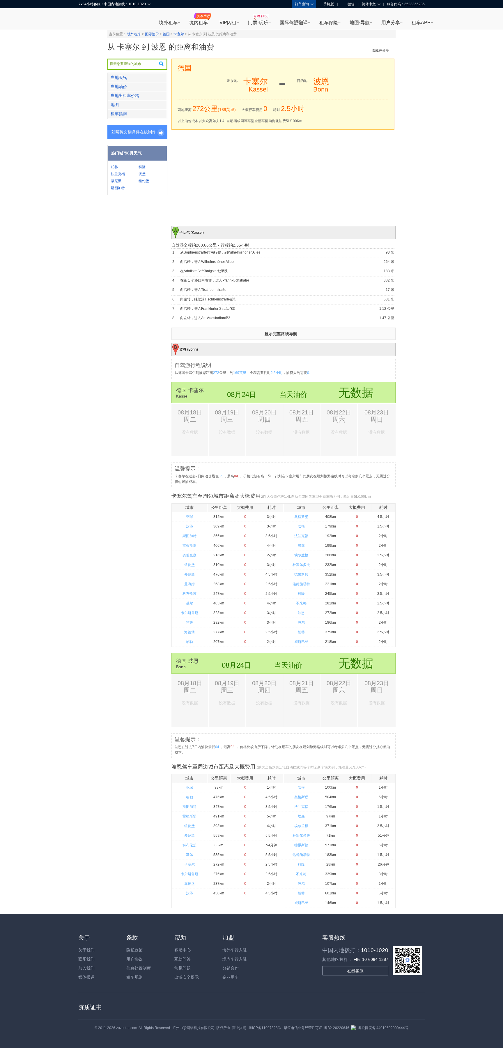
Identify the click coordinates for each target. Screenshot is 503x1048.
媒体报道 (86, 977)
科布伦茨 (189, 594)
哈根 (301, 526)
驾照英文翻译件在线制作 (133, 132)
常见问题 (182, 968)
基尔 (189, 603)
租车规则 (134, 977)
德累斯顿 (301, 574)
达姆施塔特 (301, 584)
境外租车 (168, 22)
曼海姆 (189, 584)
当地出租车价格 (125, 95)
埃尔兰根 (301, 555)
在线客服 (355, 970)
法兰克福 (118, 174)
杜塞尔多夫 (301, 565)
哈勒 (189, 642)
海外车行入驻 (234, 950)
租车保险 (328, 22)
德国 (166, 34)
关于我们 (86, 950)
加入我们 (86, 968)
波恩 (301, 613)
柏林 (114, 167)
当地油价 (119, 86)
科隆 (142, 167)
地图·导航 (360, 22)
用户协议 (134, 959)
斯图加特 (118, 188)
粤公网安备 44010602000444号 (383, 1028)
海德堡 (189, 632)
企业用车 (230, 977)
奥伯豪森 (189, 555)
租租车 (86, 20)
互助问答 (182, 959)
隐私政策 (134, 950)
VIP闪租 (227, 22)
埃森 (301, 546)
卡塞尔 (178, 34)
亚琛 (189, 517)
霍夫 (189, 622)
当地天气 (119, 77)
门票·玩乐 (258, 22)
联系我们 (86, 959)
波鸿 (301, 622)
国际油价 (152, 34)
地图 (115, 104)
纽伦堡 (144, 181)
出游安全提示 (186, 977)
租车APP (421, 22)
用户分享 (390, 22)
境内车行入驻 (234, 959)
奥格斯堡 (301, 517)
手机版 (328, 4)
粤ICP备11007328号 (265, 1028)
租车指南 (119, 113)
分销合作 (230, 968)
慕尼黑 (116, 181)
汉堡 (142, 174)
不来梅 (301, 603)
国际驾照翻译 (294, 22)
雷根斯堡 (189, 546)
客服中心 (182, 950)
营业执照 (239, 1028)
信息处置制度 (138, 968)
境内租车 (198, 22)
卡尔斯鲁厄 (189, 613)
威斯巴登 (301, 642)
